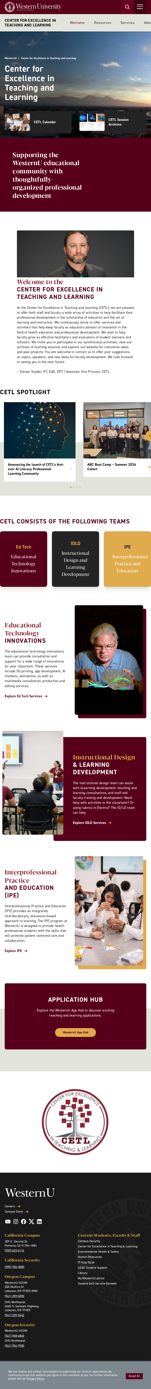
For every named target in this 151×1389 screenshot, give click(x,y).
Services (127, 22)
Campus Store (14, 1212)
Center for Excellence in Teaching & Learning (107, 1246)
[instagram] (16, 1221)
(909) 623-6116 (14, 1250)
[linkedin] (39, 1221)
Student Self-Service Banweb (97, 1283)
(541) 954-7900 (14, 1346)
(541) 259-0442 (14, 1315)
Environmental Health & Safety (98, 1252)
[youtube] (8, 1221)
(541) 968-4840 (14, 1336)
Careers (10, 1206)
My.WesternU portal (91, 1278)
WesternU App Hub (75, 1032)
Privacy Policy (35, 1379)
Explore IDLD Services (89, 823)
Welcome (77, 22)
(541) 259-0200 (14, 1296)
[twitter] (31, 1221)
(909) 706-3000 (14, 1267)
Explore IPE (13, 951)
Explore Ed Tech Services (23, 696)
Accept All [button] (134, 1376)
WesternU (11, 58)
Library (82, 1273)
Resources (102, 22)
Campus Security (89, 1241)
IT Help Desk (86, 1262)
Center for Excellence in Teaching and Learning (30, 23)
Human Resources (90, 1257)
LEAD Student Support (92, 1268)
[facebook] (23, 1221)
